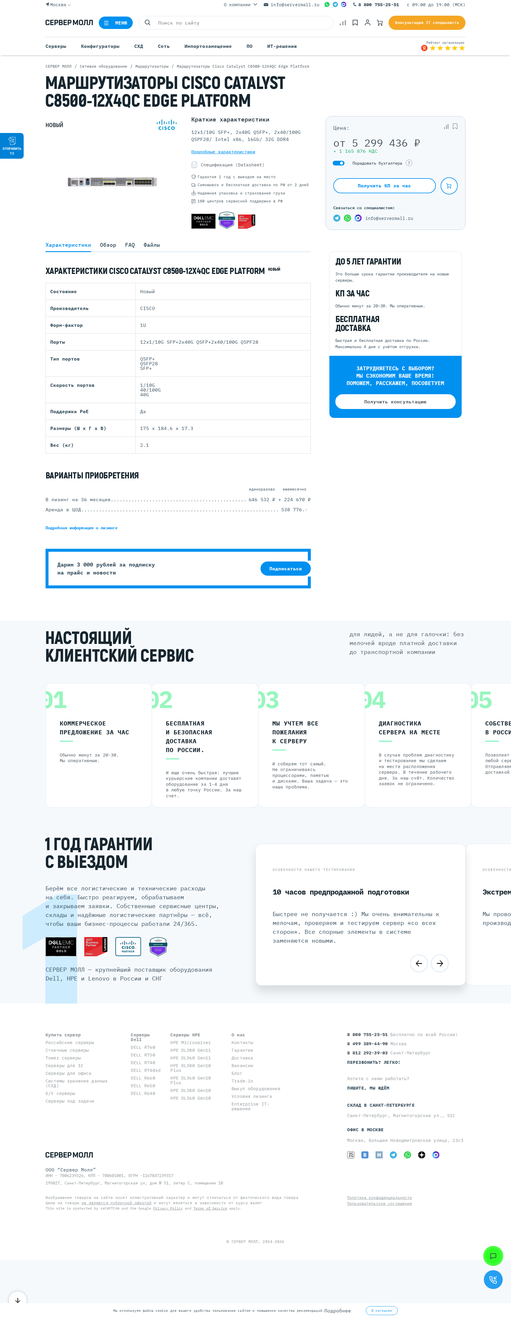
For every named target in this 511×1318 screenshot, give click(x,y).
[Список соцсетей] (493, 1256)
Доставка (242, 1058)
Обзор (108, 245)
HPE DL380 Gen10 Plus (190, 1068)
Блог (237, 1073)
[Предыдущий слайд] (419, 963)
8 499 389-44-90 (368, 1043)
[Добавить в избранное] (455, 126)
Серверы (56, 46)
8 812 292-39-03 (368, 1053)
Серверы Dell (140, 1037)
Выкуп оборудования (256, 1088)
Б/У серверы (60, 1093)
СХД (138, 46)
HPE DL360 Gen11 (190, 1058)
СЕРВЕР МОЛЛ (245, 1241)
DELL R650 (143, 1085)
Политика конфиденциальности (379, 1197)
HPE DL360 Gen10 (190, 1098)
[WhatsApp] (327, 4)
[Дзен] (421, 1154)
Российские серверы (70, 1042)
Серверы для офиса (68, 1073)
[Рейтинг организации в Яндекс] (443, 46)
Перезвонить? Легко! (374, 1062)
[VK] (364, 1154)
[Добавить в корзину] (449, 185)
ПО (250, 46)
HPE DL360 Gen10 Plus (190, 1080)
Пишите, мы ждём (368, 1088)
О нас (238, 1035)
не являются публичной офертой (116, 1202)
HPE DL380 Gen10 (190, 1090)
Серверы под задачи (70, 1101)
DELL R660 (143, 1078)
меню (121, 23)
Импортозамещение (208, 46)
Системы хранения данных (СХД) (77, 1083)
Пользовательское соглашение (379, 1203)
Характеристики (68, 245)
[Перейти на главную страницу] (69, 23)
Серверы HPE (185, 1035)
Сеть (164, 46)
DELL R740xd (146, 1070)
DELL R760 (143, 1047)
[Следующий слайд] (440, 963)
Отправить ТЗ (12, 150)
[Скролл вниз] (18, 1300)
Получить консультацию (395, 402)
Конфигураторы (100, 46)
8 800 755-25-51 (378, 4)
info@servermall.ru (295, 4)
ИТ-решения (282, 46)
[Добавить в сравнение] (446, 126)
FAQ (130, 245)
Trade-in (242, 1081)
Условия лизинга (252, 1096)
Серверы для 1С (64, 1065)
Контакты (242, 1042)
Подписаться (285, 569)
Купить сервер (63, 1035)
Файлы (152, 245)
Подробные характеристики (223, 152)
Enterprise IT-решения (250, 1106)
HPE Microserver (190, 1042)
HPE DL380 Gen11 (190, 1050)
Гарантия (242, 1050)
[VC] (350, 1154)
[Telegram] (335, 4)
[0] (342, 22)
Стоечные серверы (67, 1050)
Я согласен (381, 1311)
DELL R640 (143, 1093)
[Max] (343, 4)
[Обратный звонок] (493, 1279)
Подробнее (337, 1310)
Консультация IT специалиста (427, 22)
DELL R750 (143, 1055)
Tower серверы (63, 1058)
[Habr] (379, 1154)
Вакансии (242, 1065)
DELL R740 (143, 1062)
